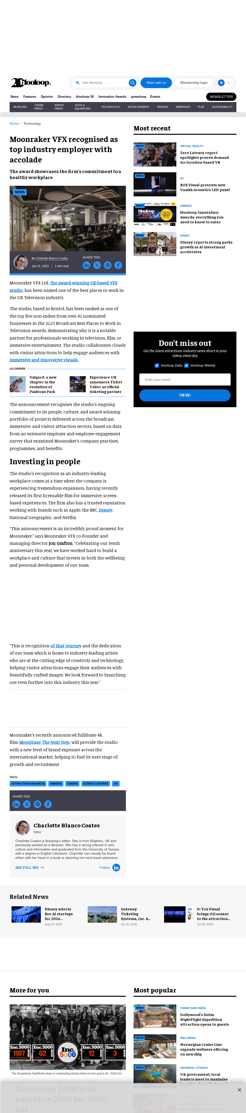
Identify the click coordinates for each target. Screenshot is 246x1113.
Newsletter (221, 97)
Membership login (194, 82)
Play (201, 106)
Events (155, 96)
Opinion (47, 96)
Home (14, 123)
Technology (110, 106)
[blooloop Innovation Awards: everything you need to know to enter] (155, 213)
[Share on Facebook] (118, 265)
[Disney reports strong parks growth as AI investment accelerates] (155, 243)
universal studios (194, 1067)
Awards (185, 205)
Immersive (183, 106)
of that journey (65, 645)
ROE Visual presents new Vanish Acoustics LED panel (205, 187)
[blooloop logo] (31, 83)
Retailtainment (139, 106)
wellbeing (188, 1037)
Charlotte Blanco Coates (52, 258)
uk (116, 783)
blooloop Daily (171, 365)
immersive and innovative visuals (44, 359)
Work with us (156, 82)
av (182, 178)
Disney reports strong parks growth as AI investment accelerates (206, 246)
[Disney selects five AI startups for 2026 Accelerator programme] (26, 913)
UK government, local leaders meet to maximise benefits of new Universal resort (204, 1081)
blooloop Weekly (203, 365)
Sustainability (222, 106)
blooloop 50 (85, 96)
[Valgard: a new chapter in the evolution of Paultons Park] (18, 383)
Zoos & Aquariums (83, 107)
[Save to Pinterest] (107, 265)
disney (185, 235)
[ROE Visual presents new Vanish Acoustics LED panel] (155, 183)
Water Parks (59, 107)
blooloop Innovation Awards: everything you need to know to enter (201, 217)
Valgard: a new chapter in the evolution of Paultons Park (43, 384)
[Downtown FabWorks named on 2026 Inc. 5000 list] (68, 1036)
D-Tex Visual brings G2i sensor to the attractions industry (213, 916)
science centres (95, 783)
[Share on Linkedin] (86, 265)
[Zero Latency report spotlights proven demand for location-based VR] (155, 153)
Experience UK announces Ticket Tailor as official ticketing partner (106, 384)
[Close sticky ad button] (239, 1089)
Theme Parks (38, 107)
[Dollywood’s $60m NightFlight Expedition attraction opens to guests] (155, 1015)
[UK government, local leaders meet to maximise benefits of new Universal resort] (155, 1075)
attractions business (28, 783)
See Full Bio (27, 867)
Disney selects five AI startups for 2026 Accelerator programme (59, 918)
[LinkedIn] (116, 867)
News (14, 96)
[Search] (132, 83)
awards (56, 783)
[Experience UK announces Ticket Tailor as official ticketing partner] (78, 383)
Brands (162, 106)
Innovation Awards (112, 96)
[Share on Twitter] (97, 265)
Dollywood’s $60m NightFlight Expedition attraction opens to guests (204, 1019)
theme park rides (193, 1008)
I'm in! (185, 395)
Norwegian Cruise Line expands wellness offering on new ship (204, 1049)
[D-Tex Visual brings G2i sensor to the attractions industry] (178, 913)
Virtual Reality (192, 146)
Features (29, 96)
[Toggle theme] (221, 82)
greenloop (138, 96)
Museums (20, 106)
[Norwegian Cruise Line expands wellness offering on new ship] (155, 1045)
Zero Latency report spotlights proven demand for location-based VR (204, 157)
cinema (72, 783)
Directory (64, 96)
